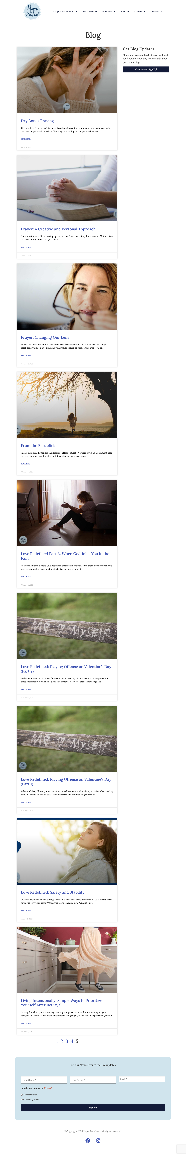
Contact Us (157, 11)
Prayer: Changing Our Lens (45, 337)
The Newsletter (30, 1095)
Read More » (26, 139)
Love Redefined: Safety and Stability (52, 892)
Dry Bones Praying (37, 120)
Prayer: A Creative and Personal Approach (58, 229)
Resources (88, 11)
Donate (138, 11)
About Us (107, 11)
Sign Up (93, 1107)
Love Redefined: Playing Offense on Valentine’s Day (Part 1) (66, 781)
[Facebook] (88, 1141)
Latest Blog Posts (31, 1099)
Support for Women (63, 11)
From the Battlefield (39, 445)
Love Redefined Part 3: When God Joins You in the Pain (65, 556)
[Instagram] (98, 1141)
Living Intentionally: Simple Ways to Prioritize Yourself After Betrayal (61, 1003)
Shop (123, 11)
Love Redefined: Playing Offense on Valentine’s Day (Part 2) (66, 669)
